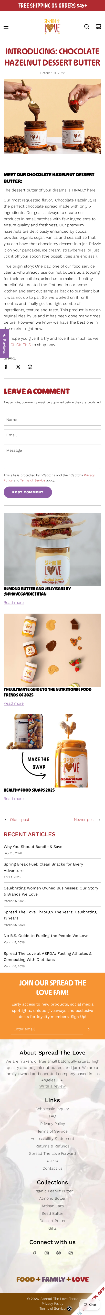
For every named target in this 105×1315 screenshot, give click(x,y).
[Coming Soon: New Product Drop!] (6, 820)
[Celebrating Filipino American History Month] (99, 820)
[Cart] (98, 26)
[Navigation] (6, 26)
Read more (14, 602)
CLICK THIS (20, 344)
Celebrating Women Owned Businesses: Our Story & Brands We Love (51, 891)
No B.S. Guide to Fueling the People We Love (46, 935)
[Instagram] (46, 1253)
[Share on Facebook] (6, 367)
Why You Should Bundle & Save (33, 846)
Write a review (52, 1086)
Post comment (27, 492)
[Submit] (88, 1029)
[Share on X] (18, 367)
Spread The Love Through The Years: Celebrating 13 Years (50, 915)
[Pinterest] (58, 1253)
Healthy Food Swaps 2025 (29, 790)
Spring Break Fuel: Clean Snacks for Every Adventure (43, 867)
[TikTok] (70, 1253)
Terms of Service (32, 480)
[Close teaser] (69, 1308)
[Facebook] (34, 1253)
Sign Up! (78, 1016)
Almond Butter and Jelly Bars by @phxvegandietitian (37, 591)
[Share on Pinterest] (30, 367)
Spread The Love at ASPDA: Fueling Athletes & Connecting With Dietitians (48, 956)
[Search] (87, 26)
